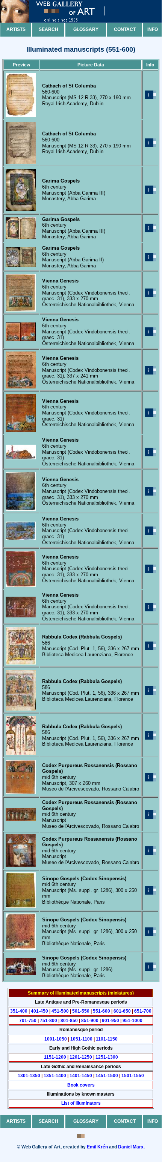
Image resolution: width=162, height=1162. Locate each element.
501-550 (80, 1011)
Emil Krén (97, 1147)
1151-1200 (55, 1057)
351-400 (18, 1011)
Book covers (81, 1085)
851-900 (89, 1020)
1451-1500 (106, 1075)
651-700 (142, 1011)
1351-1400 (55, 1075)
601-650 (122, 1011)
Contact (125, 29)
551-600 (101, 1011)
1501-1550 (132, 1075)
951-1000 (132, 1020)
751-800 (48, 1020)
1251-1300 (106, 1057)
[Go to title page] (60, 21)
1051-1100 (81, 1039)
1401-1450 (81, 1075)
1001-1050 (55, 1039)
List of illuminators (81, 1103)
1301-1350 (29, 1075)
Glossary (85, 29)
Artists (16, 29)
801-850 (69, 1020)
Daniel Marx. (131, 1147)
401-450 (39, 1011)
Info (152, 29)
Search (48, 29)
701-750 (27, 1020)
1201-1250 (81, 1057)
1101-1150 (107, 1039)
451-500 (60, 1011)
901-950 (110, 1020)
